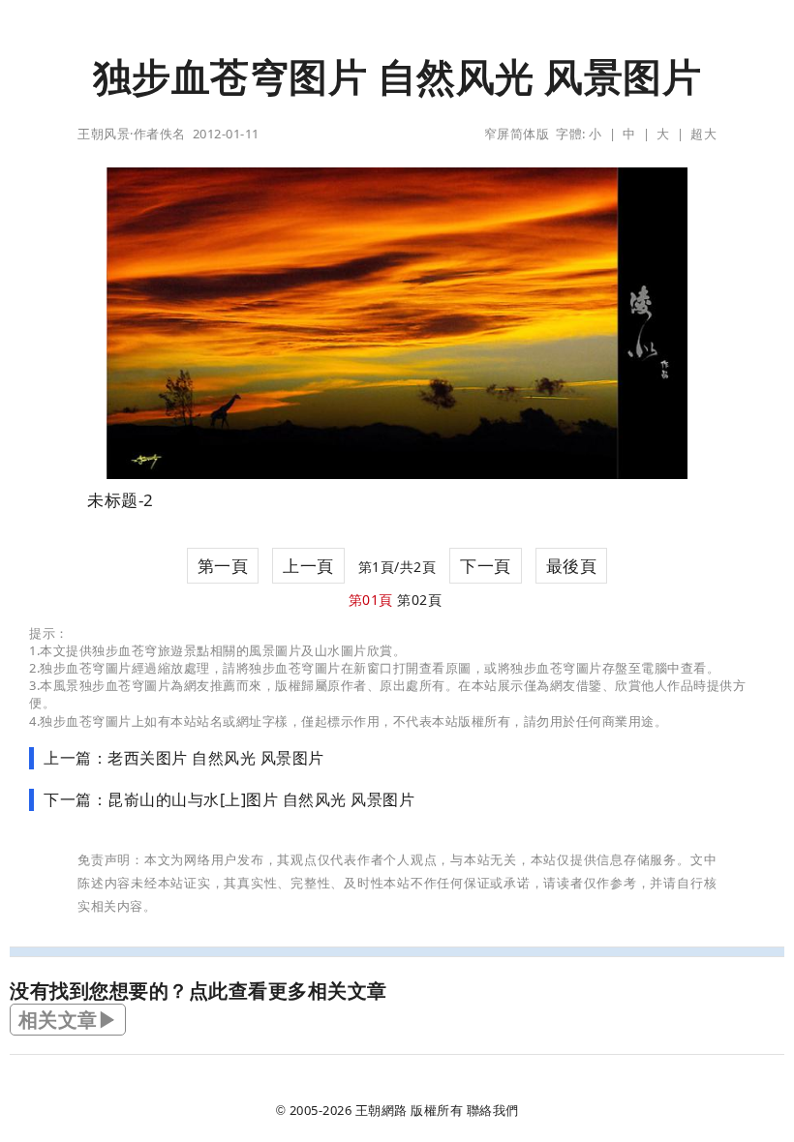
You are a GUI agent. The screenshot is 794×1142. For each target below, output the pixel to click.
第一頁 (223, 566)
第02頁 (419, 599)
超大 (703, 133)
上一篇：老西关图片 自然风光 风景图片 (184, 757)
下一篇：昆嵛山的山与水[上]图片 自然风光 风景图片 (229, 799)
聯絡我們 (493, 1110)
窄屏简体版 (517, 133)
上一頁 (308, 566)
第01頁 (371, 599)
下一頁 (485, 566)
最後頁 (571, 566)
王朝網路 (381, 1110)
